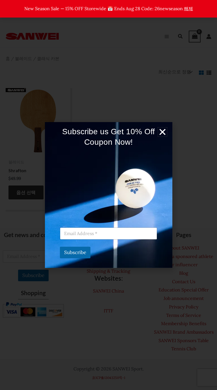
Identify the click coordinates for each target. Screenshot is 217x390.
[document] (108, 195)
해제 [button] (188, 8)
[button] (162, 132)
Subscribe (75, 252)
